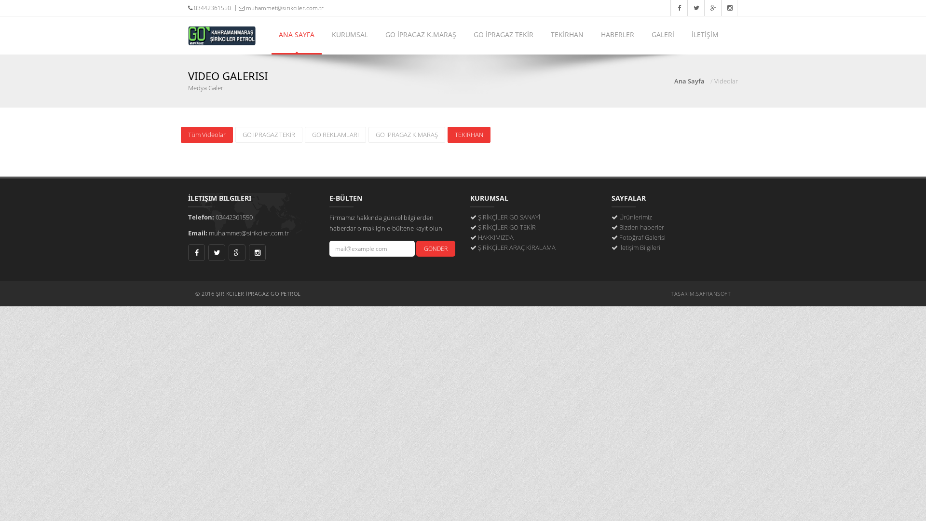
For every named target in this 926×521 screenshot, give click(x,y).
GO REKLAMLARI (335, 134)
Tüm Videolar (207, 134)
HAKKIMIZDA (496, 237)
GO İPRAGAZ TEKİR (503, 34)
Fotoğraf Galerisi (642, 237)
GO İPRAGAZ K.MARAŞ (420, 34)
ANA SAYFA (296, 34)
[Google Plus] (712, 8)
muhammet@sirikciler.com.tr (284, 8)
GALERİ (663, 34)
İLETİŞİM (705, 34)
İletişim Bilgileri (639, 247)
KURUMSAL (350, 34)
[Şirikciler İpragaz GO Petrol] (222, 28)
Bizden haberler (641, 227)
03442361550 (211, 8)
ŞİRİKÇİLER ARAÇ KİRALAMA (517, 247)
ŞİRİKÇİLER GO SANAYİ (509, 217)
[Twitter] (695, 8)
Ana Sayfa (689, 81)
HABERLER (617, 34)
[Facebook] (678, 8)
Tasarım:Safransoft (701, 293)
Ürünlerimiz (635, 217)
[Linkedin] (729, 8)
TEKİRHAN (567, 34)
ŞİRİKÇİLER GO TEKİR (507, 227)
